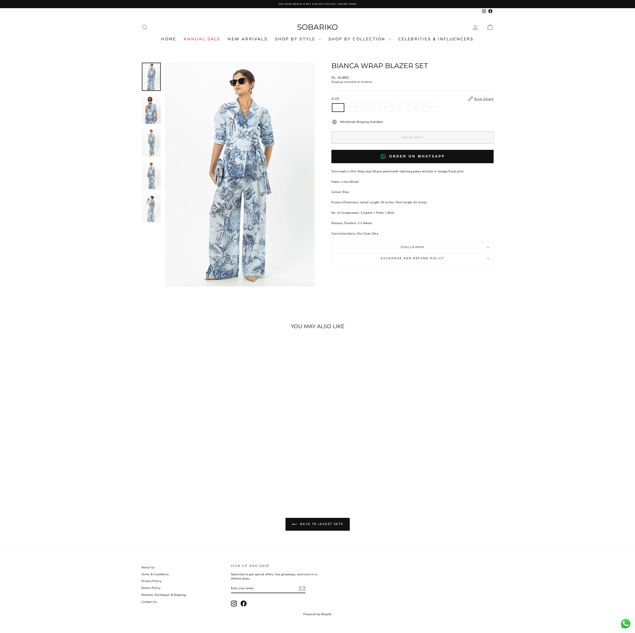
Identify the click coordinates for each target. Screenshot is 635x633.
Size (412, 99)
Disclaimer (412, 247)
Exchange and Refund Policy (412, 258)
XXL (400, 107)
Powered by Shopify (317, 614)
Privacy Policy (151, 581)
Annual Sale (202, 39)
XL (386, 107)
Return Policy (150, 588)
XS (338, 107)
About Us (148, 567)
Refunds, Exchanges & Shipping (163, 595)
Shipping (336, 82)
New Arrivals (247, 39)
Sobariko (317, 27)
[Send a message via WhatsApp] (626, 624)
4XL (430, 107)
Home (168, 39)
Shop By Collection (357, 39)
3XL (415, 107)
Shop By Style (296, 39)
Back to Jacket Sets (321, 524)
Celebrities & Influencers (436, 39)
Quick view (183, 462)
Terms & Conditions (155, 574)
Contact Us (149, 602)
